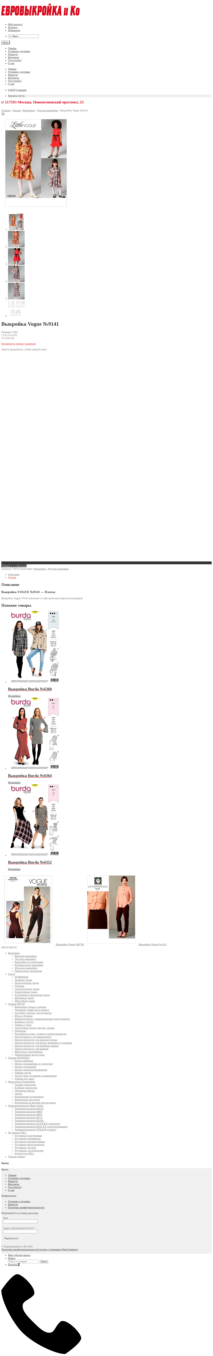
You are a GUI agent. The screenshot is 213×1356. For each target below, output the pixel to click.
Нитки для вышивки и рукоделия (34, 1063)
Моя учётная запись (19, 1255)
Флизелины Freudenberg (21, 1081)
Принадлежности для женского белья (36, 1039)
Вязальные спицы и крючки (30, 1007)
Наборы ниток (23, 1072)
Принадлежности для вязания (31, 1048)
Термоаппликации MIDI (28, 1111)
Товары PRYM (16, 1004)
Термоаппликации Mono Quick (25, 1105)
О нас (11, 63)
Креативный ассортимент (29, 1096)
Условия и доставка (19, 51)
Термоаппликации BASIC (29, 1120)
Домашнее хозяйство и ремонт (32, 1010)
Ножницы (20, 1030)
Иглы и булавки (24, 1016)
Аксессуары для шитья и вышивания (36, 1075)
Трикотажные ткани (26, 992)
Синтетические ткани (27, 989)
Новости (13, 54)
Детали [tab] (12, 577)
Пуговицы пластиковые (28, 1135)
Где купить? (15, 60)
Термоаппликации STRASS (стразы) (35, 1129)
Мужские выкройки (26, 968)
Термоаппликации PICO (28, 1117)
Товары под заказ (24, 1078)
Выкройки (29, 110)
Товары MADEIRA (19, 1057)
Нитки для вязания (25, 1066)
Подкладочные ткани (27, 983)
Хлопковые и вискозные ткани (32, 995)
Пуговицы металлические (29, 1144)
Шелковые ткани (24, 998)
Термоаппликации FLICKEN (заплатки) (37, 1123)
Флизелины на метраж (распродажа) (35, 1102)
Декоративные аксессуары (30, 1054)
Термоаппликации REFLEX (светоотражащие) (41, 1126)
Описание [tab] (13, 574)
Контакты (13, 57)
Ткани (11, 974)
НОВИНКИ (21, 977)
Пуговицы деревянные (28, 1138)
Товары (12, 48)
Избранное (14, 30)
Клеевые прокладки (26, 1087)
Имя (5, 1218)
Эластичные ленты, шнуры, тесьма (34, 1027)
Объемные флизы (25, 1090)
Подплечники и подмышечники (33, 1036)
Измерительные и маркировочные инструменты (42, 1018)
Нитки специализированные (31, 1069)
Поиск (11, 1258)
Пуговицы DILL (17, 1132)
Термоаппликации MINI (28, 1114)
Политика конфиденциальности (26, 1207)
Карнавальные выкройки (29, 965)
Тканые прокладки (25, 1084)
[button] (3, 113)
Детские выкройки (47, 110)
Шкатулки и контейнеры (29, 1051)
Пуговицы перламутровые (30, 1141)
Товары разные (16, 1156)
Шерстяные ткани (25, 1001)
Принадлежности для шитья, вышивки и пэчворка (43, 1042)
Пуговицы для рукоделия (29, 1150)
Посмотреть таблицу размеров (18, 343)
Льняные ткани (23, 980)
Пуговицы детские (25, 1147)
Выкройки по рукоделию (29, 962)
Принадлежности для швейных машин (37, 1045)
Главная (5, 110)
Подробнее (14, 696)
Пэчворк (19, 986)
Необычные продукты (27, 1099)
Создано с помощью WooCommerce (58, 1249)
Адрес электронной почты (19, 1228)
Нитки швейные (24, 1060)
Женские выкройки (26, 956)
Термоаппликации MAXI (29, 1108)
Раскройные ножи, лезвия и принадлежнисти (40, 1033)
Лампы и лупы (23, 1024)
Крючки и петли (24, 1021)
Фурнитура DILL (24, 1153)
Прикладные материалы (28, 971)
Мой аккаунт (15, 24)
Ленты (18, 1093)
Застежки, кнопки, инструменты (33, 1013)
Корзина (12, 27)
